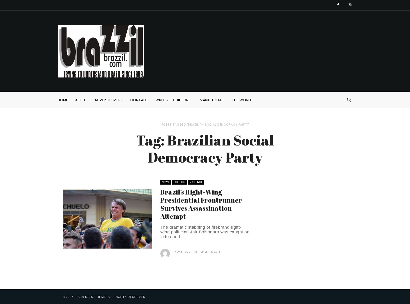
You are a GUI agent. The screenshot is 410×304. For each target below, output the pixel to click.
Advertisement (109, 100)
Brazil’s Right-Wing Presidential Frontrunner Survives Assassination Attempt (201, 204)
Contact (139, 100)
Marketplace (212, 100)
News (166, 182)
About (81, 100)
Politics (180, 182)
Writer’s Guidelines (174, 100)
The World (242, 100)
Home (63, 100)
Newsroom (183, 252)
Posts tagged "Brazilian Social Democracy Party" (205, 125)
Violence (196, 182)
